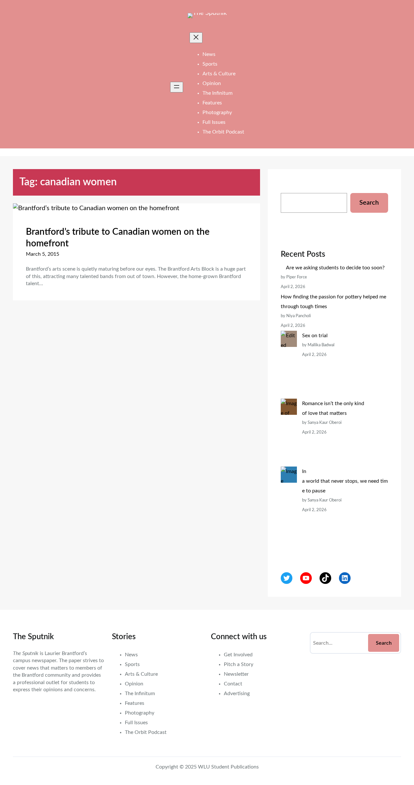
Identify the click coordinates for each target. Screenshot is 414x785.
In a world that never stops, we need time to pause (345, 481)
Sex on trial (315, 335)
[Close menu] (196, 37)
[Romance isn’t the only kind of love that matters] (289, 433)
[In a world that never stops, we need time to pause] (289, 510)
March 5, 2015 (42, 254)
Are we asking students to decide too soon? (336, 267)
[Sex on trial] (289, 365)
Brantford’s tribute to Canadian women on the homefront (118, 237)
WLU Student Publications (228, 766)
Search (369, 202)
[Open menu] (176, 87)
